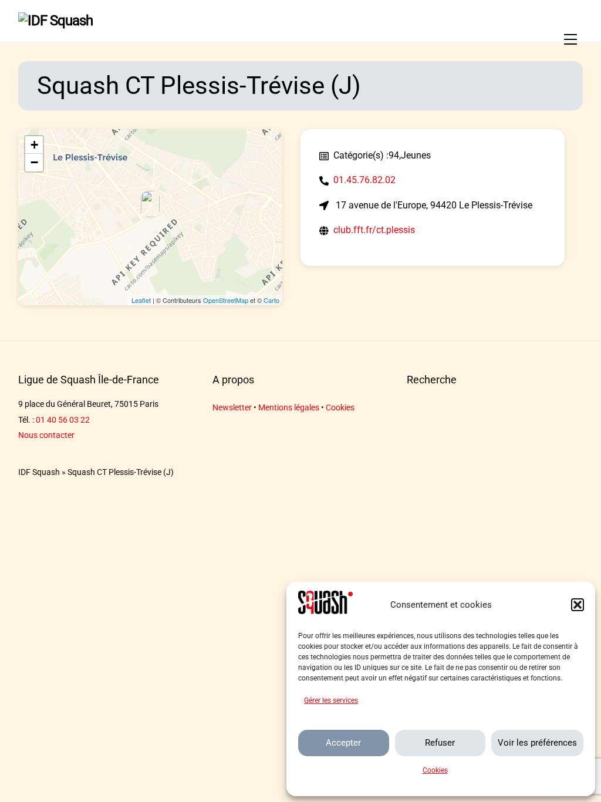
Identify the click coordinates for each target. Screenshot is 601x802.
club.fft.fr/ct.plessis (374, 229)
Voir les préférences (537, 742)
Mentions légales (288, 408)
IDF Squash (39, 472)
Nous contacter (46, 435)
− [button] (34, 162)
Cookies (435, 770)
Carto (271, 300)
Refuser (440, 742)
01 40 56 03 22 (63, 420)
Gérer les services (331, 700)
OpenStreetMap (225, 300)
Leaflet (141, 300)
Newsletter (232, 408)
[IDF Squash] (55, 20)
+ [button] (34, 144)
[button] (577, 605)
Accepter (343, 742)
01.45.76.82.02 (364, 180)
